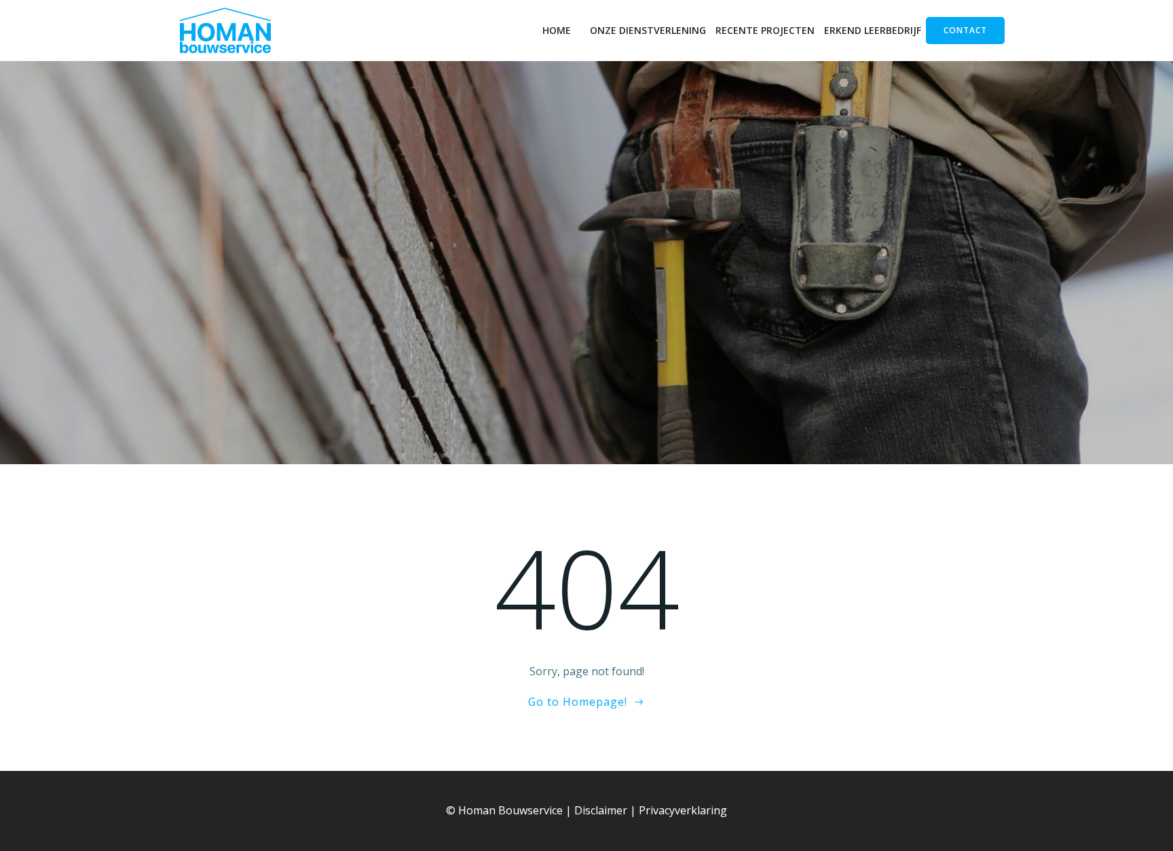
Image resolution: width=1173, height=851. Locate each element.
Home (556, 30)
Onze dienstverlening (648, 30)
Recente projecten (765, 30)
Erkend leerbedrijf (872, 30)
